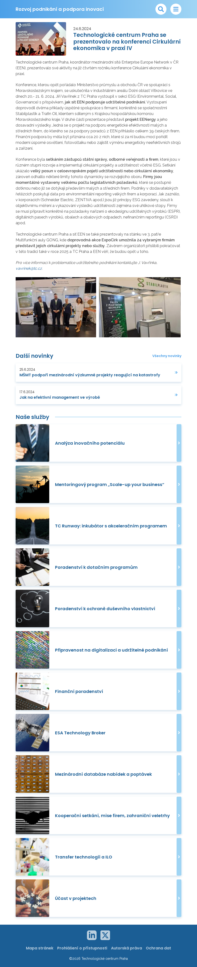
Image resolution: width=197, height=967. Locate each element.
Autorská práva (126, 948)
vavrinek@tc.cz (29, 268)
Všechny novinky (166, 356)
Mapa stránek (39, 948)
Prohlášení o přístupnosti (82, 948)
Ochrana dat (158, 948)
